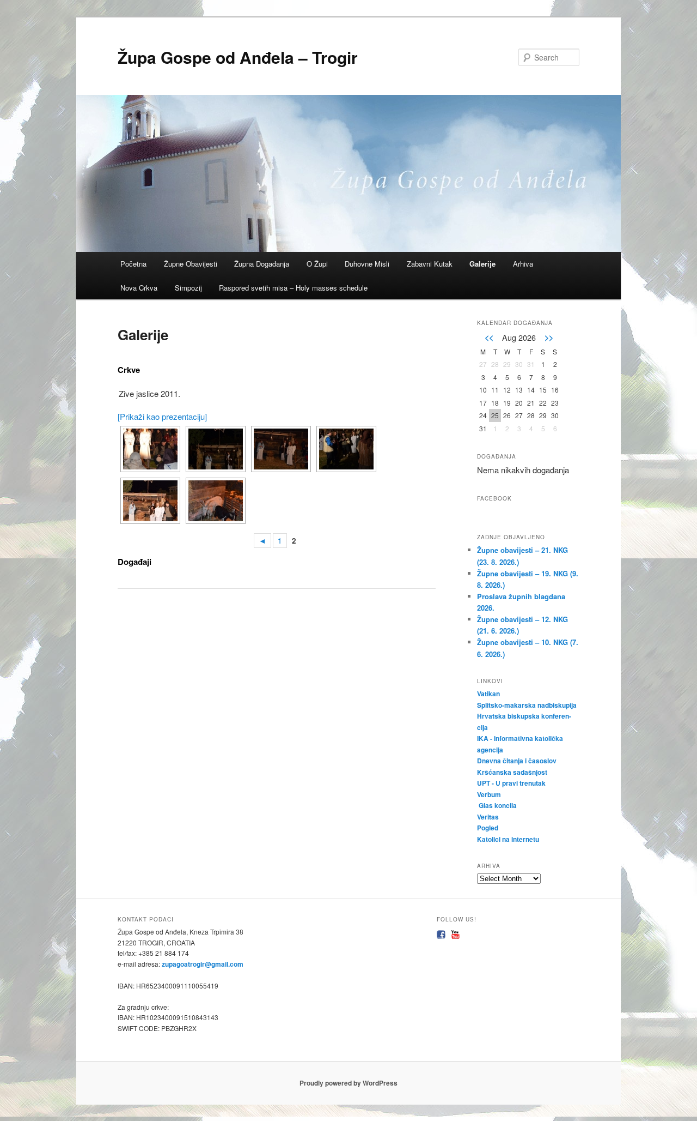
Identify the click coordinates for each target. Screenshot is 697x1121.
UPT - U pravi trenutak (512, 783)
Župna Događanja (261, 263)
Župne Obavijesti (190, 263)
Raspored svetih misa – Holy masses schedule (293, 287)
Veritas (488, 817)
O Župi (317, 263)
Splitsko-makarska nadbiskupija (527, 705)
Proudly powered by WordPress (348, 1083)
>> (549, 337)
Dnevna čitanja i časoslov (517, 761)
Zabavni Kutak (430, 263)
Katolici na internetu (509, 839)
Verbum (489, 794)
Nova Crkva (138, 287)
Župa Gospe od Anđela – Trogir (238, 57)
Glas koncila (498, 805)
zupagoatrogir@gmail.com (201, 964)
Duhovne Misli (367, 263)
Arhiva (523, 263)
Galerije (482, 263)
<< (489, 337)
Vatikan (488, 693)
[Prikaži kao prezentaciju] (162, 416)
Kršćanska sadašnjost (513, 772)
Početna (133, 263)
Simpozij (188, 287)
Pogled (487, 828)
